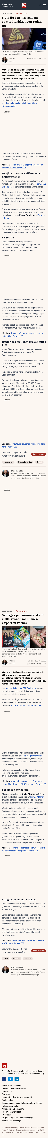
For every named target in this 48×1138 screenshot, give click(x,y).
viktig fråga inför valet (32, 756)
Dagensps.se (7, 13)
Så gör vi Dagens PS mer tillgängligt (17, 1118)
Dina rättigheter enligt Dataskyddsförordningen (22, 1103)
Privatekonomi (21, 13)
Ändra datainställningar (11, 1121)
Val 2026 (27, 959)
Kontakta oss (7, 1091)
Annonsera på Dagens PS (13, 1109)
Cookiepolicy (7, 1100)
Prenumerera (38, 454)
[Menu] (44, 5)
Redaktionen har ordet (11, 1112)
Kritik (5, 959)
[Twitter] (10, 1079)
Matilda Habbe (17, 471)
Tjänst (39, 462)
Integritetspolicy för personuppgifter (17, 1097)
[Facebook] (4, 1079)
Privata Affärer (37, 797)
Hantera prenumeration (11, 1085)
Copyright (6, 1094)
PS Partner (6, 1115)
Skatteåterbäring (25, 462)
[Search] (40, 5)
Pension (16, 959)
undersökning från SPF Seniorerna (21, 688)
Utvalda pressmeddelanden (14, 1088)
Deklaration (8, 462)
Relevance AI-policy (10, 1106)
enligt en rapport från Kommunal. (26, 705)
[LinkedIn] (17, 1079)
